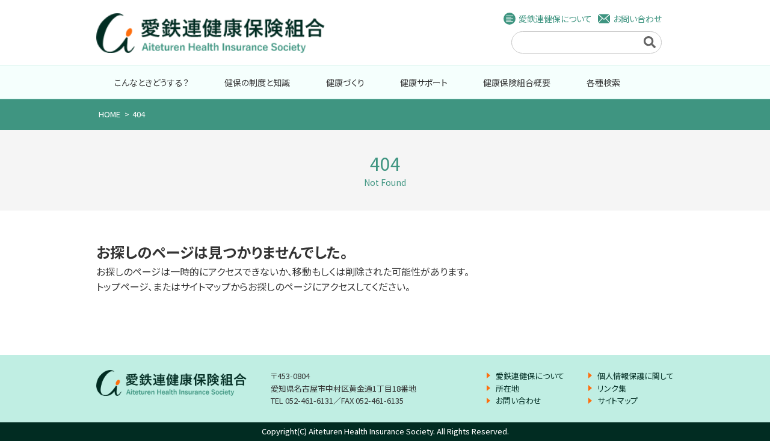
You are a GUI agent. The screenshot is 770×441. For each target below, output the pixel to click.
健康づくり (345, 82)
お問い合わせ (637, 19)
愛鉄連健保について (555, 19)
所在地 (507, 388)
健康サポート (424, 82)
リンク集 (611, 388)
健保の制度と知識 (257, 82)
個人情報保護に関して (635, 375)
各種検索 (603, 82)
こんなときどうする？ (151, 82)
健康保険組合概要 (516, 82)
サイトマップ (617, 400)
